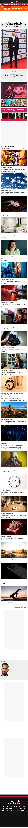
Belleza (10, 807)
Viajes (11, 810)
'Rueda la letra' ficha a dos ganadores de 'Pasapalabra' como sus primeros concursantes (15, 8)
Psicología (21, 809)
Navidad (16, 810)
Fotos (10, 4)
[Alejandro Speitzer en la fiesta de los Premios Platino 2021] (4, 115)
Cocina (5, 809)
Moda (5, 807)
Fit (14, 807)
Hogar (11, 809)
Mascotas (5, 810)
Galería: (14, 110)
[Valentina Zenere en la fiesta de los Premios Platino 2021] (19, 115)
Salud (15, 809)
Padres (23, 807)
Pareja (18, 807)
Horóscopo (23, 810)
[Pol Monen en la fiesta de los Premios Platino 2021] (12, 115)
